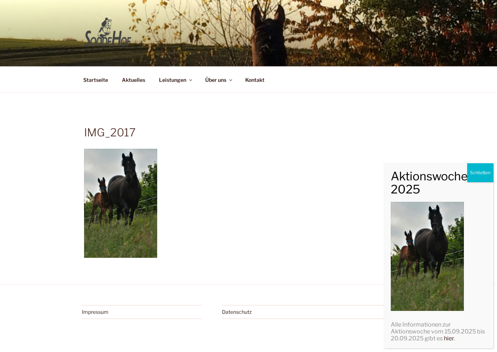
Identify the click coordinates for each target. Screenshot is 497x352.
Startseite (95, 80)
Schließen (480, 172)
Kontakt (255, 80)
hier (449, 338)
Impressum (95, 312)
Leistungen (172, 80)
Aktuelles (133, 80)
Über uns (215, 80)
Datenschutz (237, 312)
